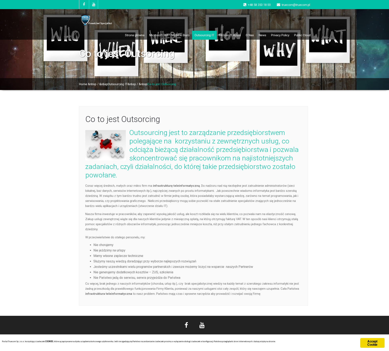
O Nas (250, 35)
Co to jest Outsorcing (122, 119)
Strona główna (134, 35)
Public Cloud (302, 35)
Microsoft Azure (230, 35)
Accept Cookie (372, 343)
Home (83, 84)
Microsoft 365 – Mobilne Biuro (169, 35)
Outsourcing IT (204, 35)
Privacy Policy (280, 35)
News (262, 35)
